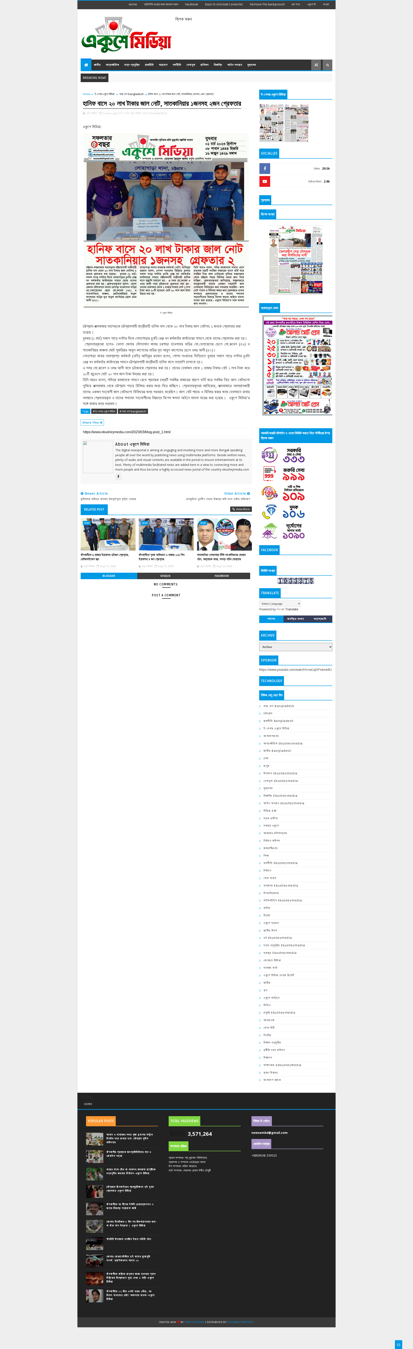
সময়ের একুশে (271, 825)
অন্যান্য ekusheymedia (281, 885)
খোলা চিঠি (269, 1028)
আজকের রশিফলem (275, 833)
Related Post (94, 509)
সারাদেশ (163, 65)
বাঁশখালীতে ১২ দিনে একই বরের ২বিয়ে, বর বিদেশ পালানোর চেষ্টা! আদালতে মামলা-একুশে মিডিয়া (130, 1295)
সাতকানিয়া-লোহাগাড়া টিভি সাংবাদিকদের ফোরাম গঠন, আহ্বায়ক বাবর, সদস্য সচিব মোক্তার (221, 557)
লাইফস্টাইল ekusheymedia (283, 900)
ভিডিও (267, 1005)
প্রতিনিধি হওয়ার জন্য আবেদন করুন (161, 4)
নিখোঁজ (267, 1035)
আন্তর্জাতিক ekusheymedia (283, 743)
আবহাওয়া (269, 1020)
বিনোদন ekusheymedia (280, 773)
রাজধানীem (271, 848)
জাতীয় (97, 65)
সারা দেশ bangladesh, (155, 113)
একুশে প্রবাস (271, 923)
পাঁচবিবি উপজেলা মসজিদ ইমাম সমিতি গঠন (128, 1239)
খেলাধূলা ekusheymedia (281, 781)
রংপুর (267, 766)
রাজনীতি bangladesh (279, 721)
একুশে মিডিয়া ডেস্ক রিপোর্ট (279, 975)
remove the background (267, 4)
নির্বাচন (267, 870)
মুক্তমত (251, 65)
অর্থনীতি (177, 65)
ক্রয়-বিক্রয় (271, 1072)
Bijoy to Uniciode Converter (224, 4)
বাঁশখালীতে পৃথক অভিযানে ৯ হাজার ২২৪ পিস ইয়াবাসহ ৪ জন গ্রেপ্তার (162, 557)
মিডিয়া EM (270, 811)
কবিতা (267, 908)
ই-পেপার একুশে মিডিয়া (105, 94)
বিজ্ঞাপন (268, 1057)
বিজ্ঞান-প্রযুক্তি (272, 1042)
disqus (165, 576)
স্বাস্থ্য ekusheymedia (280, 953)
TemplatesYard (194, 1322)
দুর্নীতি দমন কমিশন (274, 1050)
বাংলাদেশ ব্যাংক (272, 1080)
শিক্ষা (266, 856)
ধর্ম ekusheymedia (278, 938)
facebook (191, 4)
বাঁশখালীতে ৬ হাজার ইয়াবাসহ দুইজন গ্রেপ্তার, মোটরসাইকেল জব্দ (105, 557)
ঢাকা (266, 758)
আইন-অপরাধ (234, 65)
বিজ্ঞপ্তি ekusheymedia (280, 796)
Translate (291, 609)
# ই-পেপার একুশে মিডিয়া (104, 411)
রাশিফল (204, 65)
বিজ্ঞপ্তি (218, 65)
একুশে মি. (311, 4)
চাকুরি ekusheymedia (279, 1012)
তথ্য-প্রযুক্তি (132, 65)
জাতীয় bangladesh (277, 751)
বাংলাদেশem (271, 736)
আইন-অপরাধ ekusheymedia (284, 803)
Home (133, 4)
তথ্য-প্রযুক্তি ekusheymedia (284, 945)
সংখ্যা (326, 4)
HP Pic (295, 4)
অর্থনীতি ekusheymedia (281, 863)
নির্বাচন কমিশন (272, 841)
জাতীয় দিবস (270, 930)
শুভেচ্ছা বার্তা (270, 968)
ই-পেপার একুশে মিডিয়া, (131, 113)
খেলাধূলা (190, 65)
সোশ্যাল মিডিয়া (272, 960)
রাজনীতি (149, 65)
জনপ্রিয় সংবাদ (295, 619)
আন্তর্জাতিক (112, 65)
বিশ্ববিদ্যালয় (271, 893)
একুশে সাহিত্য (272, 998)
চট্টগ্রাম (86, 523)
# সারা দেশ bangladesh (133, 411)
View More (243, 509)
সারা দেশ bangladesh (131, 94)
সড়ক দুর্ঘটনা (271, 818)
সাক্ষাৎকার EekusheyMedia (283, 1065)
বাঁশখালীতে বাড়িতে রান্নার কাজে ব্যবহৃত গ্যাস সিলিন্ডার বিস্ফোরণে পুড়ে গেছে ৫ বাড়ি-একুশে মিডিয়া (131, 1277)
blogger (109, 576)
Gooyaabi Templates (240, 1322)
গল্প (266, 990)
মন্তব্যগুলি (320, 619)
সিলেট (267, 915)
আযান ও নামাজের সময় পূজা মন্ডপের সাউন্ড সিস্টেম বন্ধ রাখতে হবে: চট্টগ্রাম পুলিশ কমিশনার (129, 1138)
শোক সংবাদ (270, 878)
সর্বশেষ (271, 619)
